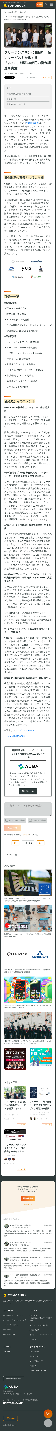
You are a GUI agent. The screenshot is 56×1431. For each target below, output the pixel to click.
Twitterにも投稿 (39, 820)
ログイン (25, 834)
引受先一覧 (11, 99)
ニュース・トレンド (25, 73)
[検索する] (46, 4)
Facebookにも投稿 (17, 820)
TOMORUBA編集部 (16, 735)
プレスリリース (26, 730)
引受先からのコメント (16, 104)
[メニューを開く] (52, 5)
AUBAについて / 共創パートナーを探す (17, 1394)
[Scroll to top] (48, 1423)
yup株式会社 (32, 122)
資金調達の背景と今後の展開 (19, 94)
